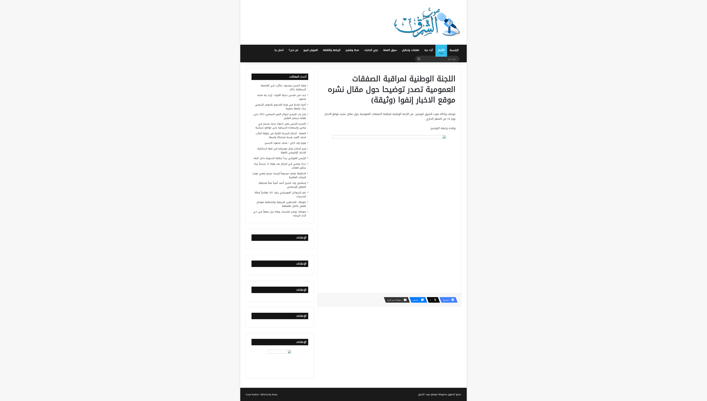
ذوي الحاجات (371, 50)
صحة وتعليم (352, 50)
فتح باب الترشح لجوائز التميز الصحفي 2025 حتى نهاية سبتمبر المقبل (280, 116)
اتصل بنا (279, 50)
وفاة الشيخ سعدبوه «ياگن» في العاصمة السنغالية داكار (283, 87)
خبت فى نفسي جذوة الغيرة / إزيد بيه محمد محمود (281, 97)
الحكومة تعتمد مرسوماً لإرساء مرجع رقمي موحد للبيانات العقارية (279, 175)
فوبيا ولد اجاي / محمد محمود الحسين (285, 143)
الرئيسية (454, 50)
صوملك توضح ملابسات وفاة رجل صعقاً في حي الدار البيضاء (279, 213)
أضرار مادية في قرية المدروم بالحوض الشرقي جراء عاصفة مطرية (280, 106)
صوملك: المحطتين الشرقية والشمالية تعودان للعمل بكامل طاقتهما (281, 204)
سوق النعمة (390, 50)
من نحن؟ (293, 50)
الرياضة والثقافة (331, 50)
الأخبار (441, 50)
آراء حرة (428, 50)
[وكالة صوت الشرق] (427, 22)
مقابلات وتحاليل (410, 50)
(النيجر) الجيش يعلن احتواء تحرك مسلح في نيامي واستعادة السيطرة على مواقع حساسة (280, 126)
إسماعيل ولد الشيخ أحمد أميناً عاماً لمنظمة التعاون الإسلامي (282, 185)
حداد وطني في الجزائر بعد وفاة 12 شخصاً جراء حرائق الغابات (280, 166)
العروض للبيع (310, 50)
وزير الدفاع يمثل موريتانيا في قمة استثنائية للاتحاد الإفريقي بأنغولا (281, 150)
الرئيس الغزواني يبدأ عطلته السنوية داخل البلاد (279, 158)
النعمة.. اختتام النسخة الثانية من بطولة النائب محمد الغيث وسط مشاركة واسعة (281, 135)
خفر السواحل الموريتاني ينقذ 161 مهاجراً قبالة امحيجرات (280, 194)
